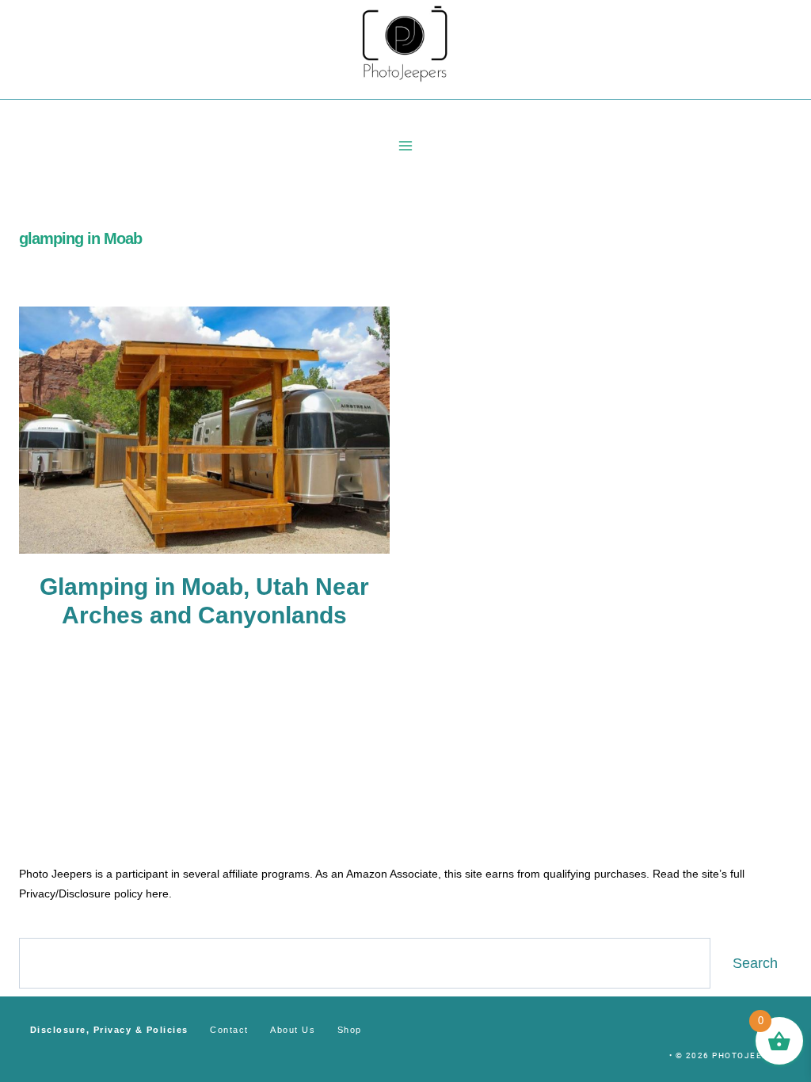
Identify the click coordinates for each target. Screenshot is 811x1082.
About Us (292, 1029)
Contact (229, 1029)
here (157, 893)
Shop (349, 1029)
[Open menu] (406, 145)
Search (755, 963)
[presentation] (204, 430)
